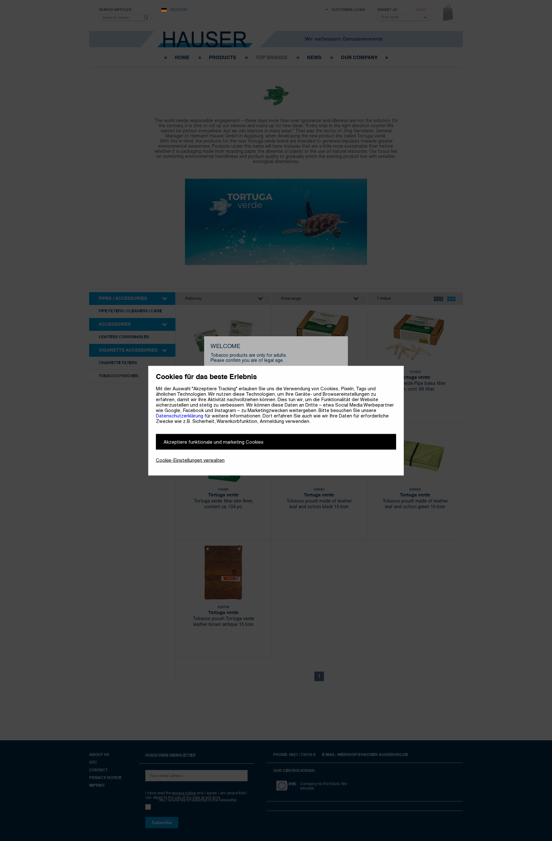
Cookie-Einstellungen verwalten (190, 460)
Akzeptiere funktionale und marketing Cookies (214, 441)
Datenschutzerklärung (179, 415)
